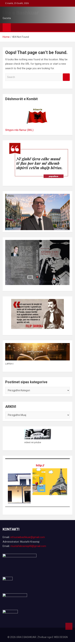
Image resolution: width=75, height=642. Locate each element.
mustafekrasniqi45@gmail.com (28, 546)
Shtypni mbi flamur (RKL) (19, 130)
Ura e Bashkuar (21, 13)
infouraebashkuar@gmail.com (27, 537)
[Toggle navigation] (15, 27)
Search (66, 77)
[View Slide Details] (43, 471)
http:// (40, 465)
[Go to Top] (68, 626)
